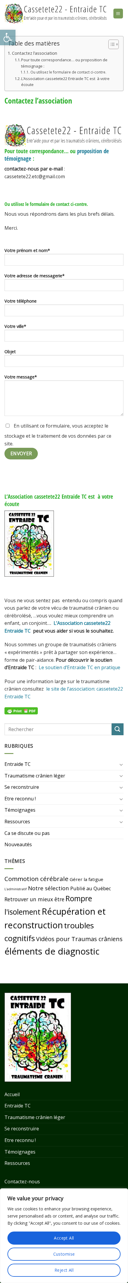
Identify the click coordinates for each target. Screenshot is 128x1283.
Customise (64, 1254)
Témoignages (19, 810)
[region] (64, 1235)
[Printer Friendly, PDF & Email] (21, 710)
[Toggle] (121, 764)
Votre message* (20, 377)
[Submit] (118, 729)
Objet (10, 351)
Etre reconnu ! (20, 798)
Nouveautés (18, 844)
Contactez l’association (34, 53)
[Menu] (118, 13)
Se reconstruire (21, 787)
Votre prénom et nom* (27, 250)
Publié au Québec (90, 888)
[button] (7, 37)
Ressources (17, 821)
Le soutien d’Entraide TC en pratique (79, 667)
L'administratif (15, 889)
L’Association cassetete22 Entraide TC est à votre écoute (65, 81)
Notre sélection (48, 888)
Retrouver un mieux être (34, 899)
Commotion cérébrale (36, 878)
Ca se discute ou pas (27, 833)
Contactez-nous (22, 1181)
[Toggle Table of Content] (110, 44)
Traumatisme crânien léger (34, 775)
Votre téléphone (20, 301)
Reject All (64, 1270)
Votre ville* (15, 326)
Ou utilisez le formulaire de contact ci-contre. (68, 72)
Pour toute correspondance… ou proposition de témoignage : (64, 63)
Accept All (64, 1238)
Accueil (12, 1094)
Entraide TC (17, 764)
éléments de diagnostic (51, 951)
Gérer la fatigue (86, 879)
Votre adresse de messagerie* (34, 275)
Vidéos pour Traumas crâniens (79, 939)
